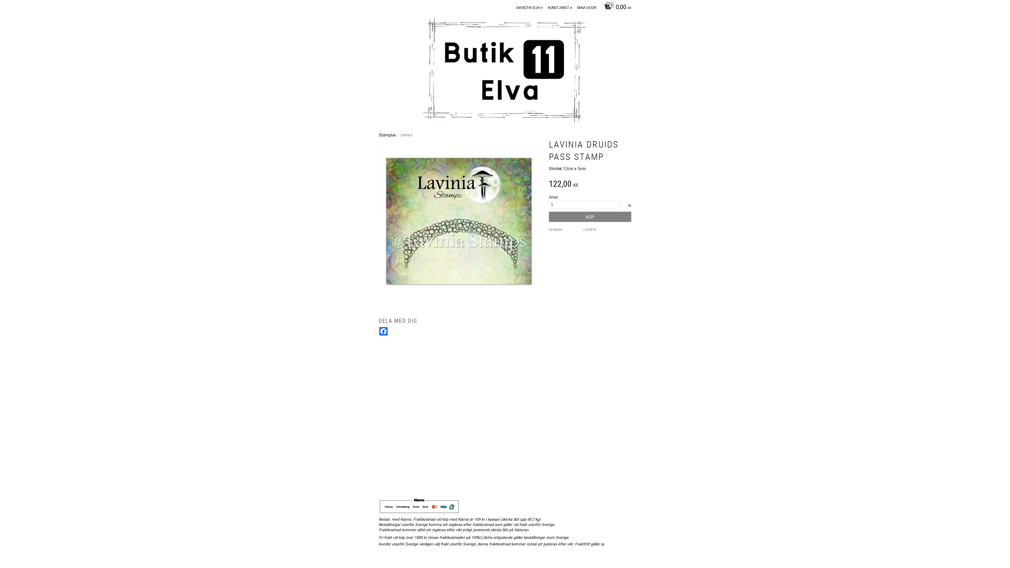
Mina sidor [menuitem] (586, 7)
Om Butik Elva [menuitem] (528, 7)
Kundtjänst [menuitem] (558, 7)
